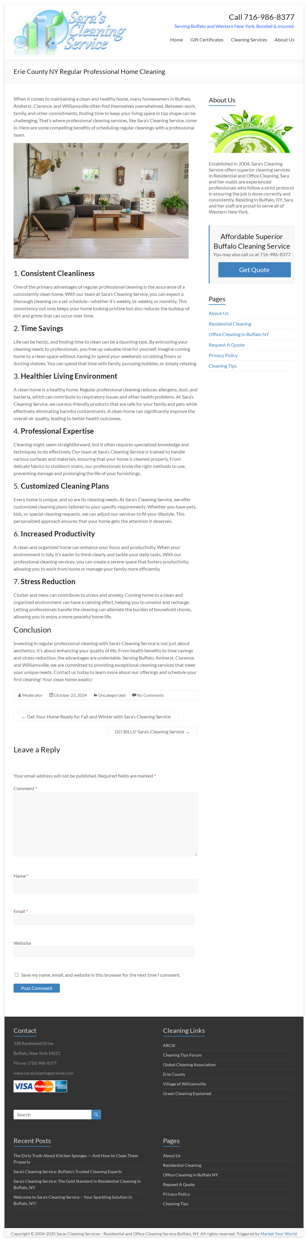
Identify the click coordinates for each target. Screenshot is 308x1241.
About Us (284, 39)
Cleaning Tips (223, 366)
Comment (25, 788)
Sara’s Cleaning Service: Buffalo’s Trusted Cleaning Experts (68, 1171)
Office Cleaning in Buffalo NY (239, 334)
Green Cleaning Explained (187, 1093)
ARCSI (169, 1045)
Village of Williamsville (184, 1083)
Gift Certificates (206, 39)
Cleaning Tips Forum (182, 1054)
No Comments (150, 695)
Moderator (32, 695)
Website (22, 943)
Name (21, 875)
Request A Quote (227, 344)
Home (176, 39)
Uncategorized (111, 695)
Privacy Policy (223, 355)
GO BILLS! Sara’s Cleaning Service (152, 731)
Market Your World (278, 1233)
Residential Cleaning (230, 323)
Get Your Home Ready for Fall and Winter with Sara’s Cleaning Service (96, 716)
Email (21, 911)
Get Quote (254, 269)
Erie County (174, 1074)
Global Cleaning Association (189, 1064)
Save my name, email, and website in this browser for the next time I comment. (100, 975)
